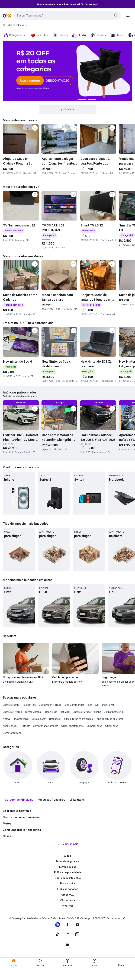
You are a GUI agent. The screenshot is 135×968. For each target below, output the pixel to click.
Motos (7, 823)
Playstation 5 (21, 718)
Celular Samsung (113, 711)
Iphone (97, 711)
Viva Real (67, 905)
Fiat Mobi (65, 711)
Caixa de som (38, 718)
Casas (7, 836)
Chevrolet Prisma (12, 711)
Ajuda (67, 855)
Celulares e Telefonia (17, 811)
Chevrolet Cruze (82, 711)
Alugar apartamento (72, 726)
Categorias (15, 35)
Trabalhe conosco (67, 889)
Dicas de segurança (67, 861)
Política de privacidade (67, 872)
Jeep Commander (74, 704)
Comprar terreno (12, 733)
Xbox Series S (10, 726)
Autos (120, 35)
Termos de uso (67, 867)
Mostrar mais (70, 844)
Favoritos (42, 35)
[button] (67, 15)
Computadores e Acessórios (22, 830)
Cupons (63, 35)
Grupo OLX (67, 894)
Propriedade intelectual (67, 878)
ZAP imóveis (67, 900)
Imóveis (101, 35)
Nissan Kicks (50, 711)
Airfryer (7, 718)
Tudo (82, 35)
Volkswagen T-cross (50, 704)
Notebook (54, 718)
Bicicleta (25, 726)
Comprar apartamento (45, 726)
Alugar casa (111, 726)
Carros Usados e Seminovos (22, 817)
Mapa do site (67, 883)
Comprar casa (94, 726)
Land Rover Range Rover (100, 704)
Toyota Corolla (33, 711)
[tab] (19, 800)
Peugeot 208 (29, 704)
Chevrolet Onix (11, 704)
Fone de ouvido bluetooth (110, 718)
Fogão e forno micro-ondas (78, 718)
